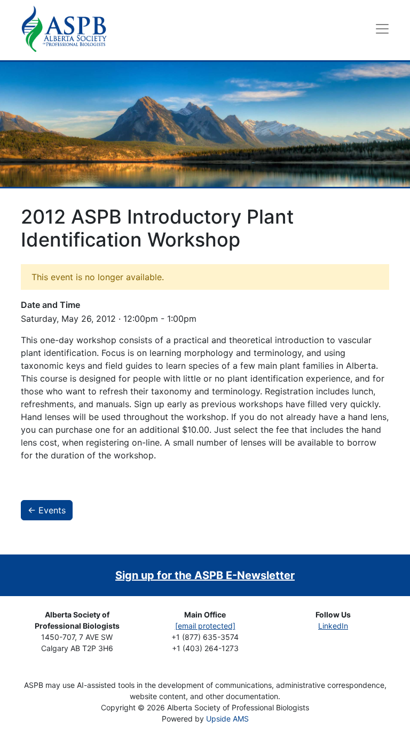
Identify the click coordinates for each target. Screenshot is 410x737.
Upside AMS (227, 718)
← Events (47, 510)
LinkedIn (333, 625)
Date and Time (50, 304)
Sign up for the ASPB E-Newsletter (205, 575)
